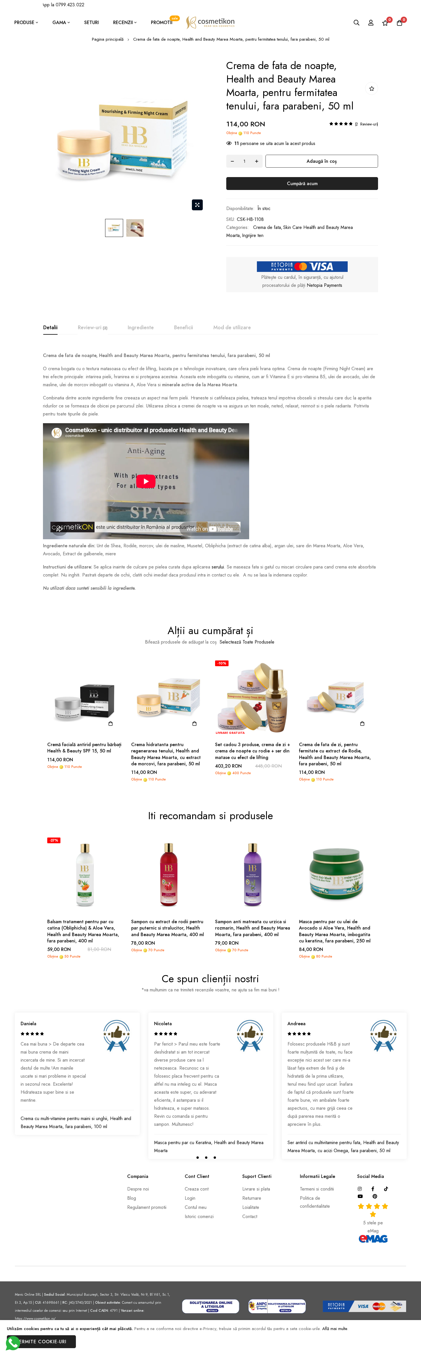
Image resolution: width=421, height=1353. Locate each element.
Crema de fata (267, 227)
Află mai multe (334, 1328)
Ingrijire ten (252, 235)
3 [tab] (215, 1157)
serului (218, 567)
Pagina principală (107, 39)
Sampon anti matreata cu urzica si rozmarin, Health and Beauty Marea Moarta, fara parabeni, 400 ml (252, 928)
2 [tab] (206, 1157)
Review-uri (92, 327)
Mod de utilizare (232, 327)
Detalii (50, 327)
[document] (210, 1336)
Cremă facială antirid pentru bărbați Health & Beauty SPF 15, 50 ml (84, 748)
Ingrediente (141, 327)
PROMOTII (164, 21)
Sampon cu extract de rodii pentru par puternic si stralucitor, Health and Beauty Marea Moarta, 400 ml (167, 928)
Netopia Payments (324, 285)
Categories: (237, 227)
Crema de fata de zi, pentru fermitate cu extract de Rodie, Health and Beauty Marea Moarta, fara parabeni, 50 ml (335, 754)
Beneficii (183, 327)
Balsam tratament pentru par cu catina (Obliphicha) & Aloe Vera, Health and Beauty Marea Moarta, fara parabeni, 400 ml (83, 931)
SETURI (91, 22)
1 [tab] (197, 1157)
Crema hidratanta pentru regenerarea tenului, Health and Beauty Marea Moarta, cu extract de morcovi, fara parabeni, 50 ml (166, 754)
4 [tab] (223, 1157)
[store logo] (210, 22)
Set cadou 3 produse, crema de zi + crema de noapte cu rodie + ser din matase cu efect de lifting (252, 751)
